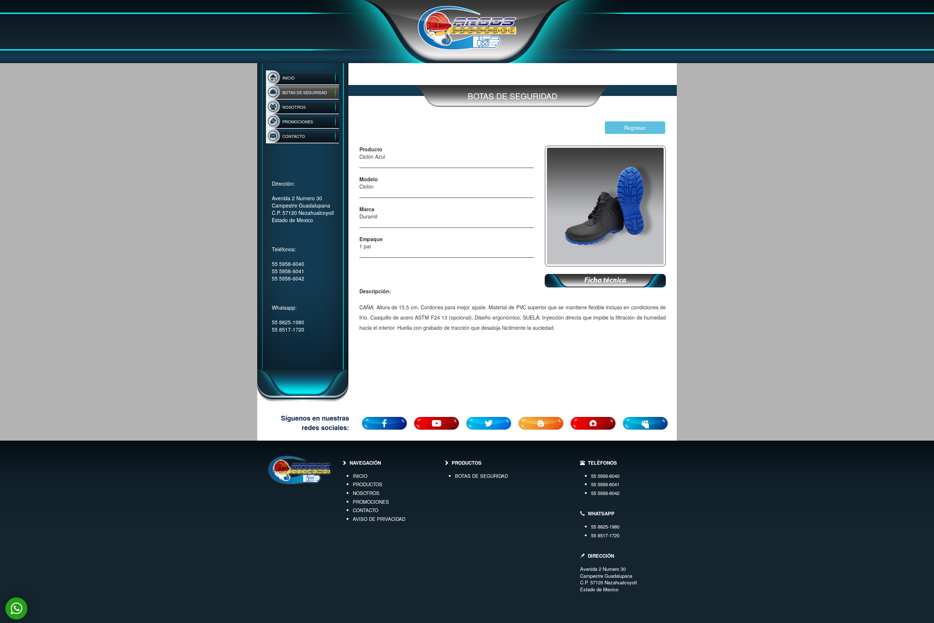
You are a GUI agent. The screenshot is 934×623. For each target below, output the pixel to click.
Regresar (635, 127)
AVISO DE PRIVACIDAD (379, 518)
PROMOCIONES (371, 501)
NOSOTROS (366, 493)
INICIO (360, 475)
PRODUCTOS (367, 484)
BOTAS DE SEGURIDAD (481, 475)
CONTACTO (365, 510)
